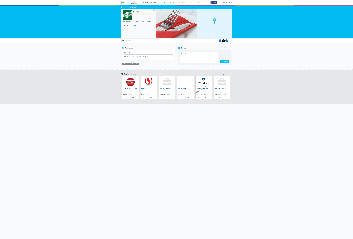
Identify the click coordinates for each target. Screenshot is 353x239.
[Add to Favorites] (154, 10)
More (146, 56)
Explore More (226, 74)
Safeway (143, 89)
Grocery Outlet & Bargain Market (130, 89)
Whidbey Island (150, 2)
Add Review (224, 62)
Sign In (225, 2)
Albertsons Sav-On (183, 89)
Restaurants (147, 74)
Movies (163, 74)
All (141, 74)
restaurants (128, 56)
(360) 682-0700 (130, 25)
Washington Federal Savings (220, 89)
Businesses (132, 7)
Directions (126, 23)
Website (125, 41)
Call (127, 97)
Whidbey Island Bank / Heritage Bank (202, 89)
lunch (133, 56)
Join (230, 2)
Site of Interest (156, 74)
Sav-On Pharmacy (165, 89)
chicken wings (140, 56)
